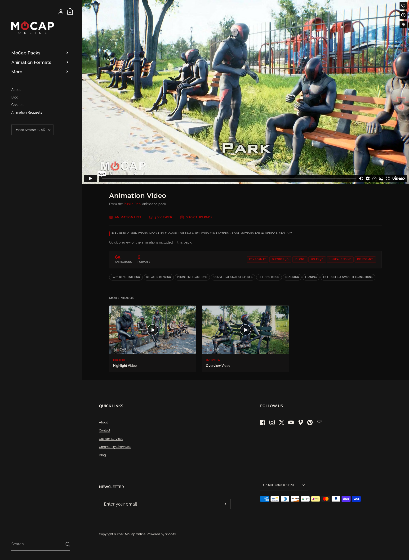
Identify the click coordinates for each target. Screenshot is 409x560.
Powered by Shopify (161, 534)
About (103, 422)
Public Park (132, 204)
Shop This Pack (199, 217)
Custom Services (111, 438)
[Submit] (67, 544)
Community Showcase (115, 447)
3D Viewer (164, 217)
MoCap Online (135, 534)
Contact (104, 430)
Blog (102, 455)
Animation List (128, 217)
